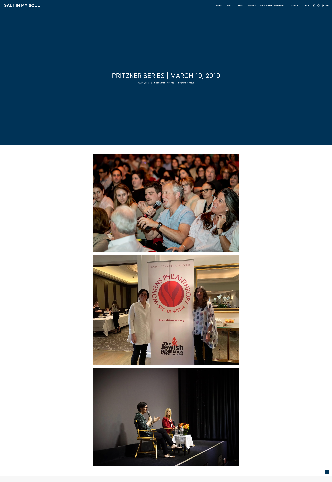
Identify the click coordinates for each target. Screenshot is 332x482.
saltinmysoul (187, 83)
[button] (314, 5)
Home (219, 5)
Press (240, 5)
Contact (307, 5)
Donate (294, 5)
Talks (228, 5)
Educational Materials (272, 5)
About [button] (250, 5)
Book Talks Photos (165, 83)
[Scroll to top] (327, 471)
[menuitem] (218, 5)
